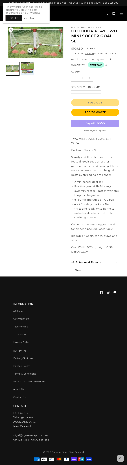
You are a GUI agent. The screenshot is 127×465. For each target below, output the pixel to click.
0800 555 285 (40, 439)
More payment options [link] (95, 130)
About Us (18, 389)
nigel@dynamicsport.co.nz (30, 435)
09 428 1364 (21, 439)
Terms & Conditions (24, 373)
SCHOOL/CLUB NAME (85, 87)
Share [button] (78, 270)
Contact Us (19, 397)
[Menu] (121, 13)
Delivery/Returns (23, 358)
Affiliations (19, 311)
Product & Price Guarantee (29, 381)
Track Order (20, 334)
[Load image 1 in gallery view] (12, 68)
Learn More (29, 18)
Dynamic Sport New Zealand (68, 452)
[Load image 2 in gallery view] (27, 68)
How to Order (21, 342)
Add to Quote (95, 112)
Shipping (89, 53)
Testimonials (20, 326)
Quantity (75, 71)
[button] (106, 13)
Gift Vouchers (21, 319)
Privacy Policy (21, 366)
